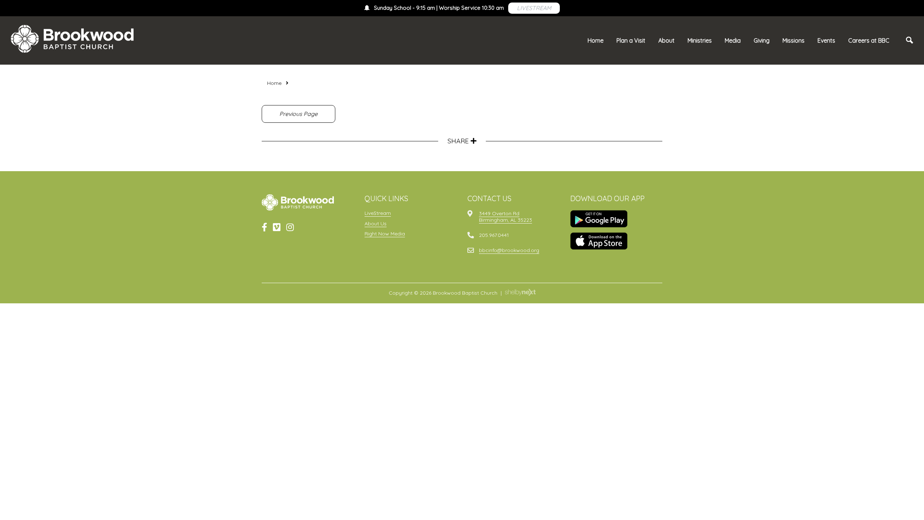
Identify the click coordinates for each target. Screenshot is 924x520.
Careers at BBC (868, 40)
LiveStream (378, 213)
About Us (376, 223)
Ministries (700, 40)
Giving (762, 40)
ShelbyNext (520, 292)
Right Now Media (385, 233)
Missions (794, 40)
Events (826, 40)
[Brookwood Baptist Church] (72, 39)
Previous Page (298, 113)
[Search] (909, 40)
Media (733, 40)
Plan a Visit (630, 40)
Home (595, 40)
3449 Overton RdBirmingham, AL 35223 (505, 216)
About (666, 40)
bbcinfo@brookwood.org (509, 250)
